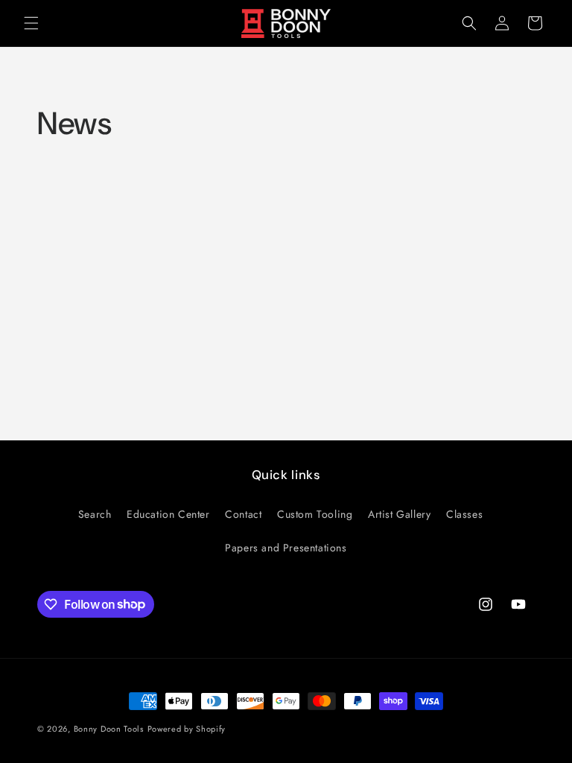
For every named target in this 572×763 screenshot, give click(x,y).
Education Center (168, 514)
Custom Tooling (314, 514)
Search (95, 514)
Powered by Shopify (186, 729)
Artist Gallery (399, 514)
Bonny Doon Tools (109, 729)
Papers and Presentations (285, 547)
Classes (464, 514)
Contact (243, 514)
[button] (31, 23)
